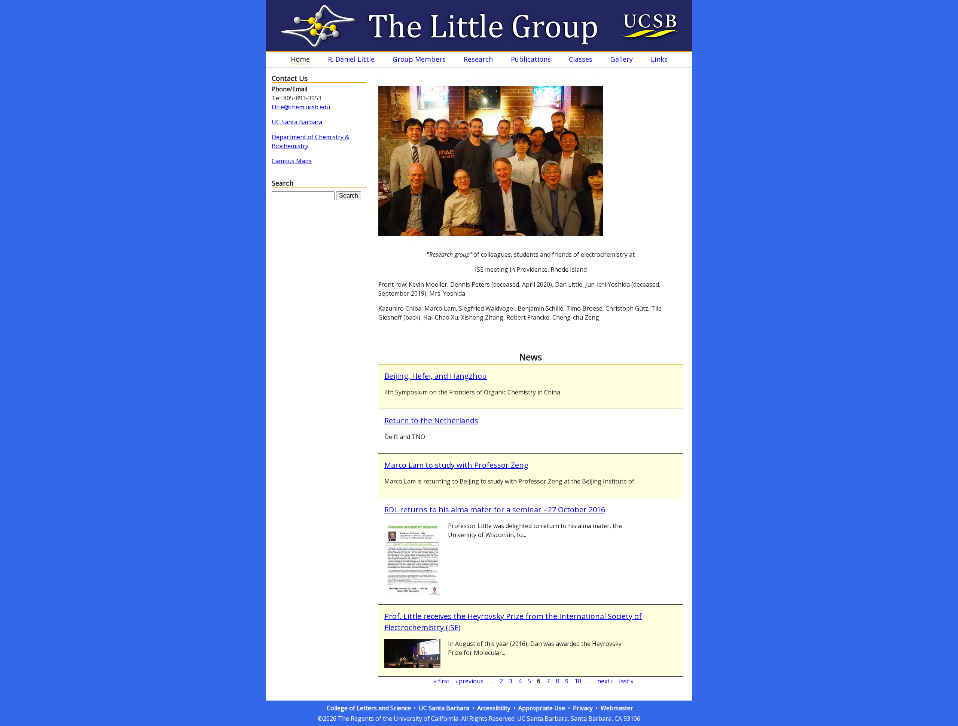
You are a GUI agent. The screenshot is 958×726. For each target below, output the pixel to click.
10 (577, 681)
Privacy (583, 708)
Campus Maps (292, 161)
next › (605, 681)
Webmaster (617, 708)
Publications (531, 59)
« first (441, 681)
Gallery (621, 59)
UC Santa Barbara (297, 122)
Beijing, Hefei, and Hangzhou (435, 376)
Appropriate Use (541, 708)
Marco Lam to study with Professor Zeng (456, 465)
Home (300, 59)
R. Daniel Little (351, 59)
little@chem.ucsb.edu (301, 107)
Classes (580, 59)
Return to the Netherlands (431, 420)
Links (659, 59)
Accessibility (493, 708)
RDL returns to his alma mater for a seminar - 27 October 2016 (494, 509)
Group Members (419, 59)
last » (626, 681)
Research (478, 59)
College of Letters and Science (369, 708)
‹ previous (469, 681)
